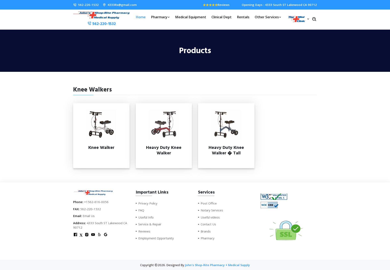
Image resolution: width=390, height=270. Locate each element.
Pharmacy (159, 17)
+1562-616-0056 (96, 202)
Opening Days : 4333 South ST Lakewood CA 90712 (279, 5)
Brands (206, 231)
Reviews (224, 5)
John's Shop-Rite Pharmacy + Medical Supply (217, 265)
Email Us (89, 216)
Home (141, 17)
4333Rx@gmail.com (122, 5)
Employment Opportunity (156, 238)
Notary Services (212, 210)
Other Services (267, 17)
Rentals (243, 17)
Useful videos (210, 217)
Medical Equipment (190, 17)
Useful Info (146, 217)
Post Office (209, 203)
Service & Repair (149, 224)
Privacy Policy (147, 203)
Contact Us (208, 224)
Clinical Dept (221, 17)
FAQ (141, 210)
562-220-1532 (88, 5)
